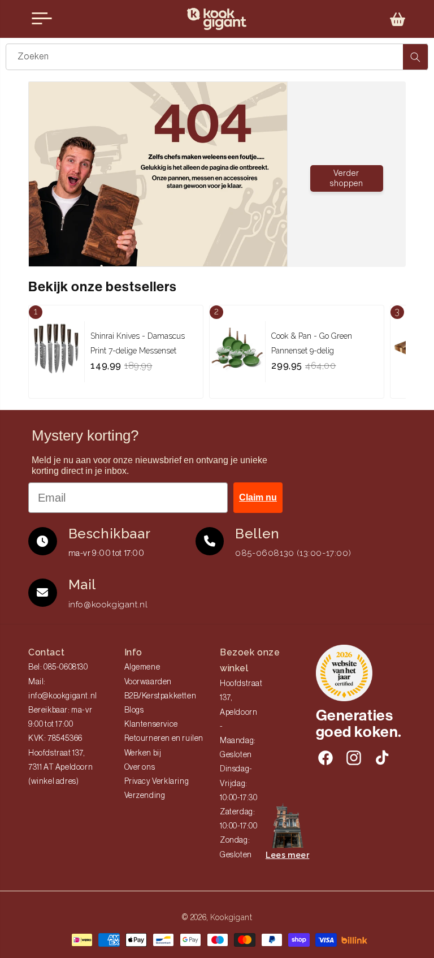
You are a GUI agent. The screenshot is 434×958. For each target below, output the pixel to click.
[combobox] (217, 57)
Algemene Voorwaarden (148, 674)
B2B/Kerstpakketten (160, 696)
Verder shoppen (346, 178)
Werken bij (143, 753)
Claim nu (258, 497)
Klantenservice (151, 724)
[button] (398, 19)
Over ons (139, 767)
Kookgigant (231, 917)
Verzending (145, 796)
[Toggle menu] (41, 18)
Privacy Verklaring (156, 782)
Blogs (134, 710)
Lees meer (287, 855)
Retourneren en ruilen (164, 739)
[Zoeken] (415, 57)
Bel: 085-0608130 (58, 667)
